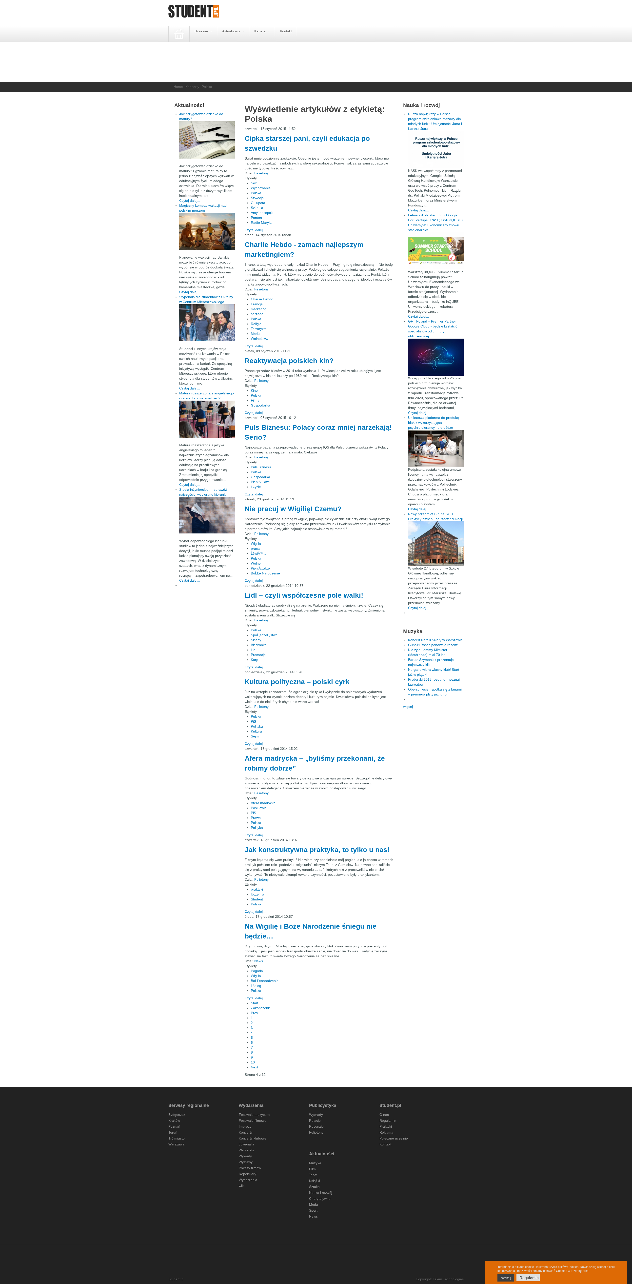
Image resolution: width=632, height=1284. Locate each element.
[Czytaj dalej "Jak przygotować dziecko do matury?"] (207, 140)
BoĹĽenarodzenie (264, 981)
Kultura (256, 731)
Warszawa (176, 1144)
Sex (254, 183)
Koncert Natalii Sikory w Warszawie (435, 640)
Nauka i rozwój (320, 1193)
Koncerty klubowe (252, 1138)
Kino (254, 390)
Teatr (313, 1175)
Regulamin (387, 1120)
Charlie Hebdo (262, 299)
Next (254, 1067)
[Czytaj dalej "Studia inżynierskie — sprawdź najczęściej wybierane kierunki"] (207, 515)
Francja (257, 304)
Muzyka (315, 1163)
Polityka (257, 726)
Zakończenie (261, 1008)
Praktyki (385, 1126)
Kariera (260, 31)
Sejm (255, 736)
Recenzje (316, 1126)
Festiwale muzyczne (254, 1115)
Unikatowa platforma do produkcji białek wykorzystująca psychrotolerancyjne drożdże (434, 422)
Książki (314, 1181)
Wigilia (256, 544)
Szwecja (257, 198)
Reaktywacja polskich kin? (289, 361)
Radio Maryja (261, 222)
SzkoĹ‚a (257, 208)
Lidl (253, 650)
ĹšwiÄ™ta (258, 553)
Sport (313, 1210)
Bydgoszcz (176, 1115)
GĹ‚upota (258, 203)
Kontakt (286, 31)
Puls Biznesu (261, 467)
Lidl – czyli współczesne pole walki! (304, 595)
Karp (254, 660)
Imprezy (245, 1126)
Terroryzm (259, 329)
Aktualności (231, 31)
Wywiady (316, 1115)
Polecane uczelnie (393, 1138)
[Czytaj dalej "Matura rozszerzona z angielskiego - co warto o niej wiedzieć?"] (207, 419)
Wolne (256, 563)
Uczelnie (202, 31)
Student (257, 899)
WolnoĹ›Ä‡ (259, 339)
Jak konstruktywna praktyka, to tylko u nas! (317, 850)
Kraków (174, 1120)
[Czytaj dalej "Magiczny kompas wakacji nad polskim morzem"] (207, 231)
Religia (256, 324)
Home (178, 87)
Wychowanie (261, 188)
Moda (313, 1204)
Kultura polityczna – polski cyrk (297, 682)
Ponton (256, 218)
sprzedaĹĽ (259, 314)
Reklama (386, 1132)
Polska (256, 193)
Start (254, 1003)
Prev (254, 1013)
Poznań (174, 1126)
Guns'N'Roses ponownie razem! (433, 645)
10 (253, 1062)
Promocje (258, 655)
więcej (408, 707)
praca (255, 548)
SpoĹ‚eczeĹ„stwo (264, 635)
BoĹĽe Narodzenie (265, 573)
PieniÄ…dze (260, 482)
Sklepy (256, 640)
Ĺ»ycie (256, 487)
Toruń (172, 1132)
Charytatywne (320, 1199)
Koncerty (192, 87)
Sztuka (314, 1187)
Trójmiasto (176, 1138)
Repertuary (247, 1174)
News (258, 961)
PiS (253, 721)
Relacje (315, 1120)
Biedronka (259, 645)
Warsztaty (246, 1150)
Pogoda (257, 971)
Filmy (255, 400)
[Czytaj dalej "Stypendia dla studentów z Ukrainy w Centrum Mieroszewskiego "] (207, 322)
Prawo (256, 818)
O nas (384, 1115)
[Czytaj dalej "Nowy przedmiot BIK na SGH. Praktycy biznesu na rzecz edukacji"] (436, 543)
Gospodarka (260, 405)
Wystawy (246, 1162)
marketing (258, 309)
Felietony (261, 173)
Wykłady (245, 1156)
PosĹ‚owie (259, 808)
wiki (241, 1186)
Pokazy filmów (250, 1168)
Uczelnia (257, 894)
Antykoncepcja (262, 213)
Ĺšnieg (256, 986)
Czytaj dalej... (255, 230)
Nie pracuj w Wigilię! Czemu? (293, 509)
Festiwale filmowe (252, 1120)
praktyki (257, 889)
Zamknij (505, 1278)
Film (312, 1169)
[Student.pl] (193, 13)
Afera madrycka (263, 803)
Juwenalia (246, 1144)
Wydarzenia (248, 1180)
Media (255, 334)
